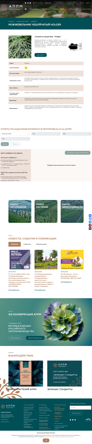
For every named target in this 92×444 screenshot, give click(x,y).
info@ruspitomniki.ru (5, 421)
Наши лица (26, 417)
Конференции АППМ (59, 427)
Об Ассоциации (33, 9)
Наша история (27, 415)
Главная (11, 21)
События (56, 429)
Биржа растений (73, 9)
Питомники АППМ (43, 407)
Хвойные (34, 21)
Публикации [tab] (41, 244)
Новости (57, 418)
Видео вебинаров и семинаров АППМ (43, 421)
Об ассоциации (29, 405)
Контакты (26, 410)
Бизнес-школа (43, 417)
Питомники (46, 9)
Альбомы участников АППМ (60, 425)
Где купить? (40, 55)
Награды (26, 422)
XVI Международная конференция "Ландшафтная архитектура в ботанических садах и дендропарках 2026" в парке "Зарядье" (44, 280)
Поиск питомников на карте (45, 410)
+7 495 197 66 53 (4, 419)
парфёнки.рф (5, 167)
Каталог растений (22, 21)
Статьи (56, 421)
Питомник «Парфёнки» (9, 157)
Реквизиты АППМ (28, 412)
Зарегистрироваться (35, 338)
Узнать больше (16, 338)
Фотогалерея (58, 423)
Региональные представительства (28, 427)
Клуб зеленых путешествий (43, 424)
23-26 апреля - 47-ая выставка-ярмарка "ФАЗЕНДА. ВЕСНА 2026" (71, 276)
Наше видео (58, 416)
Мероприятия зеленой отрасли (44, 428)
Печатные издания (59, 9)
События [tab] (27, 244)
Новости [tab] (14, 244)
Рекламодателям (28, 424)
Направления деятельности (30, 419)
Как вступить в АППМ (29, 407)
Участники (42, 413)
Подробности (13, 290)
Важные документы (28, 421)
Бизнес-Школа (87, 9)
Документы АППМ (28, 414)
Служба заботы (59, 2)
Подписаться (76, 413)
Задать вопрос (48, 2)
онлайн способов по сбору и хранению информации (59, 436)
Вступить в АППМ (72, 2)
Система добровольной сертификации (59, 409)
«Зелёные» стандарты (58, 413)
